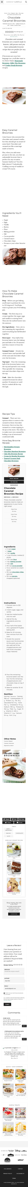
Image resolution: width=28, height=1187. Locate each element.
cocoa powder (17, 566)
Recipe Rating (8, 965)
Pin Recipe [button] (14, 482)
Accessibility (20, 1173)
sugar (13, 549)
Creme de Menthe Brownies (14, 456)
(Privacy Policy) (7, 1000)
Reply (24, 1039)
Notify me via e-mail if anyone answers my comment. (13, 994)
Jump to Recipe (7, 28)
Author (7, 978)
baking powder (15, 561)
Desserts (13, 13)
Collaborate (7, 1168)
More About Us (14, 1058)
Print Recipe (14, 478)
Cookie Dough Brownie (13, 65)
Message (7, 969)
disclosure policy (14, 36)
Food (9, 13)
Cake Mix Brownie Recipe (13, 454)
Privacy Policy (7, 1173)
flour (15, 559)
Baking (8, 833)
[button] (6, 31)
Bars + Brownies (19, 13)
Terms (14, 1178)
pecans (14, 576)
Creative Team (17, 25)
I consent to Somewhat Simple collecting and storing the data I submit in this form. (14, 999)
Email (6, 986)
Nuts (8, 836)
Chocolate (19, 833)
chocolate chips (18, 572)
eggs (10, 551)
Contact (20, 1168)
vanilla (12, 553)
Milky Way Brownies (17, 63)
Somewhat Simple (14, 2)
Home (5, 13)
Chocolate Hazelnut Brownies (15, 451)
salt (11, 563)
